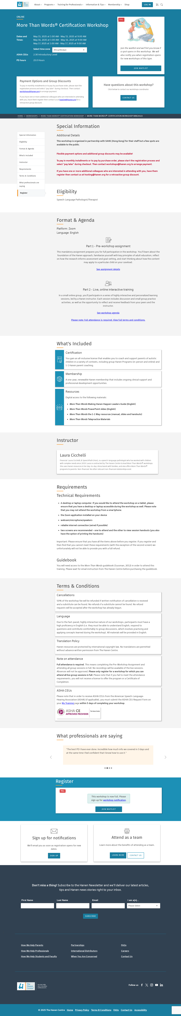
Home (20, 116)
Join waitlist (141, 68)
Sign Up (54, 855)
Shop (127, 4)
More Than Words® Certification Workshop (62, 116)
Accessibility (140, 1010)
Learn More (118, 855)
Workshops (31, 116)
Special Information (27, 135)
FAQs (123, 945)
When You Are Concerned (84, 956)
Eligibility (23, 141)
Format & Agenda (26, 148)
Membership (114, 4)
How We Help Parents (32, 945)
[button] (51, 757)
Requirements (25, 169)
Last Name (62, 900)
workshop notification (114, 800)
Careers (125, 950)
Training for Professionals (70, 4)
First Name (27, 900)
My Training (68, 703)
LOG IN (147, 4)
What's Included (26, 155)
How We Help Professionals (35, 950)
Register (23, 193)
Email (95, 900)
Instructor (23, 162)
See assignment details (108, 269)
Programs (48, 4)
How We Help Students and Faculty (39, 956)
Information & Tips (95, 4)
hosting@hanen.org (67, 99)
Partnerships (77, 945)
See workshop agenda (108, 313)
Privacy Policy (82, 1010)
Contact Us (128, 97)
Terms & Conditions (27, 175)
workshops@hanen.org (29, 91)
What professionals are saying (29, 184)
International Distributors (84, 950)
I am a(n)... (133, 900)
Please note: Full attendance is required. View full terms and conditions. (108, 320)
